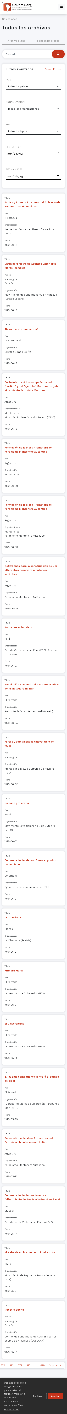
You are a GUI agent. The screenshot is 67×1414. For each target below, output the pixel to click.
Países (7, 274)
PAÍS (8, 79)
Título (7, 198)
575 (28, 1365)
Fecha (7, 240)
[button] (61, 7)
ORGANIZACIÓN (15, 102)
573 (11, 1365)
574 (20, 1365)
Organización (10, 224)
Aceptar (55, 1396)
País (6, 213)
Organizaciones (12, 408)
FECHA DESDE (14, 146)
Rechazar (38, 1396)
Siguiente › (56, 1365)
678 (42, 1365)
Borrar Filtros (53, 69)
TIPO (8, 124)
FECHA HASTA (14, 169)
